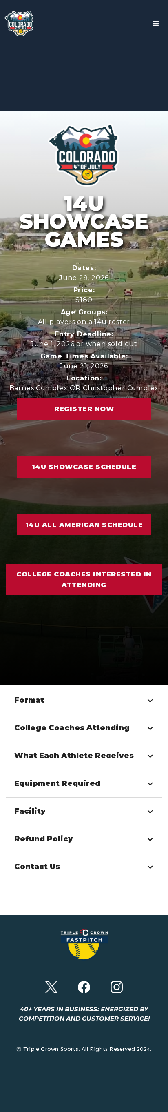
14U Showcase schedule (84, 467)
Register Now (84, 409)
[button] (156, 23)
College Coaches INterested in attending (84, 579)
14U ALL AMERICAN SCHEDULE (84, 525)
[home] (20, 23)
